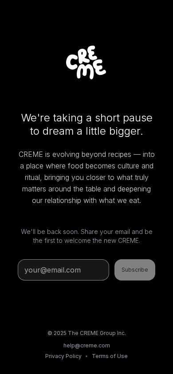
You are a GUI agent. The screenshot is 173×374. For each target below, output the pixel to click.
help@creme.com (86, 345)
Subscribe (135, 269)
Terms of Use (110, 356)
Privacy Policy (63, 356)
